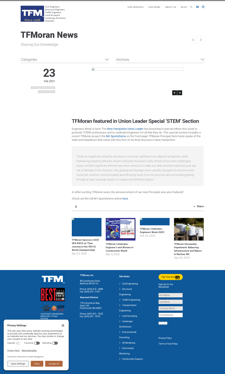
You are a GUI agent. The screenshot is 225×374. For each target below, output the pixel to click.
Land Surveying (129, 316)
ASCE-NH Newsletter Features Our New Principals (193, 39)
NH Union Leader (46, 91)
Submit (162, 323)
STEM (34, 87)
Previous (174, 92)
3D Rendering (128, 343)
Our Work (154, 7)
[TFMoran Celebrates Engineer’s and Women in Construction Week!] (120, 238)
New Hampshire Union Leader (125, 128)
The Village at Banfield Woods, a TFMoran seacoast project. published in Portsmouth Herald (200, 39)
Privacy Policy (165, 338)
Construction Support (132, 359)
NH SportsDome (116, 136)
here (125, 198)
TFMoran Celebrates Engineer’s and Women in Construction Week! (119, 247)
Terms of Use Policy (168, 344)
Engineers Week (47, 87)
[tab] (65, 60)
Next (179, 92)
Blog (184, 7)
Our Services (135, 7)
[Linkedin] (197, 7)
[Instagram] (203, 7)
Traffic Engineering (131, 300)
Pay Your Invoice (170, 277)
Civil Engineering (130, 283)
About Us (170, 7)
